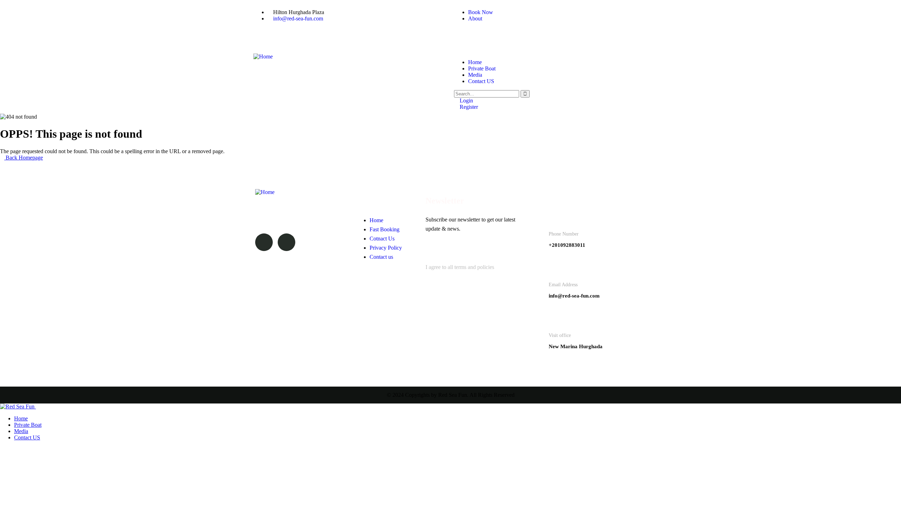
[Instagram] (482, 36)
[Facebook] (463, 36)
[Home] (263, 57)
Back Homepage (23, 158)
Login (465, 101)
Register (468, 107)
